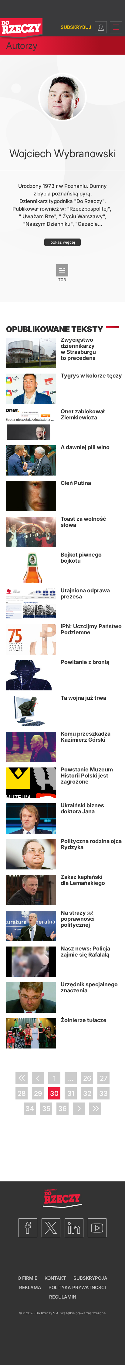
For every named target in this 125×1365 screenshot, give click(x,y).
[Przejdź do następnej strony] (79, 1108)
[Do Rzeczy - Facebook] (28, 1227)
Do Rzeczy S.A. (47, 1313)
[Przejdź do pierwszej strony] (21, 1078)
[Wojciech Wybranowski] (62, 97)
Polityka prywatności (77, 1287)
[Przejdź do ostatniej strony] (95, 1108)
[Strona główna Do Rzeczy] (21, 29)
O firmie (27, 1278)
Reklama (30, 1287)
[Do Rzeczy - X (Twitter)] (51, 1227)
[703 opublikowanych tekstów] (62, 270)
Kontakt (55, 1278)
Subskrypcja (90, 1278)
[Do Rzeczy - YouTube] (97, 1227)
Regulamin (62, 1297)
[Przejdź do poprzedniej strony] (38, 1078)
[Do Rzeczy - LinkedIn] (74, 1227)
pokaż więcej (62, 242)
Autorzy (22, 45)
